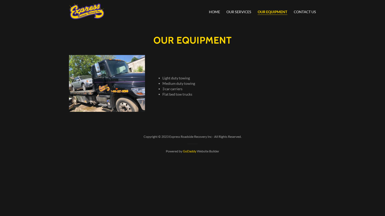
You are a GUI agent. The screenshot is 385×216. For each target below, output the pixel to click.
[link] (86, 11)
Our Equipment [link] (272, 12)
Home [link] (214, 12)
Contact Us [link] (305, 12)
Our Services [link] (238, 12)
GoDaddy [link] (189, 151)
